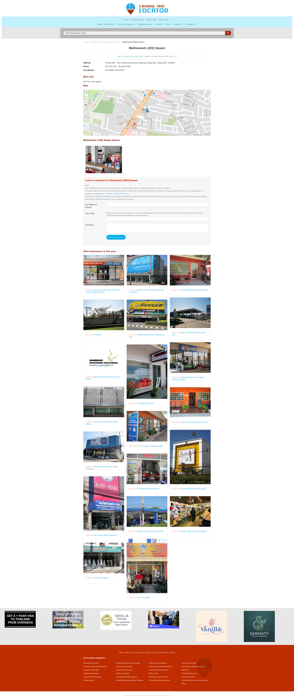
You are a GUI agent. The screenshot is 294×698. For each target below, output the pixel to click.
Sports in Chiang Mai (122, 673)
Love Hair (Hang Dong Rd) (148, 489)
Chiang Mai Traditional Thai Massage (128, 663)
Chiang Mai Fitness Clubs (124, 670)
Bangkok (140, 680)
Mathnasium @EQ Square (133, 42)
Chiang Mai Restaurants (91, 663)
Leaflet (188, 135)
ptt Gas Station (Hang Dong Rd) (150, 531)
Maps (100, 24)
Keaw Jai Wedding (100, 578)
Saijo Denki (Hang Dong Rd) (104, 535)
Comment (89, 225)
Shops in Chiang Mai (188, 677)
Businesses (95, 42)
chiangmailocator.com (135, 695)
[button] (147, 110)
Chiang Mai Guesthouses (91, 673)
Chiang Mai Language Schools (158, 677)
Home (126, 19)
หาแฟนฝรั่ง (190, 24)
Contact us (148, 652)
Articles (159, 24)
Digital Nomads (145, 24)
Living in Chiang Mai (126, 24)
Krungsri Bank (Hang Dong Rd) (193, 489)
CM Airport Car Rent (145, 403)
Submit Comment (116, 237)
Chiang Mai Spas (88, 680)
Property (178, 24)
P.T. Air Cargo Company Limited (150, 446)
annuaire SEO (166, 695)
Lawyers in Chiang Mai (188, 663)
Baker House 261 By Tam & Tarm (193, 422)
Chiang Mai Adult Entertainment (126, 680)
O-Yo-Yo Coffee (143, 598)
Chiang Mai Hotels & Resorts (92, 677)
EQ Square (97, 335)
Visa (168, 24)
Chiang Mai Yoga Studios (124, 666)
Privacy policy (157, 652)
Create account (137, 19)
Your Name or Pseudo (91, 205)
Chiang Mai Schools (111, 42)
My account (151, 19)
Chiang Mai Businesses (188, 673)
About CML (163, 19)
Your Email (89, 213)
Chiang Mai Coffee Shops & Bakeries (95, 666)
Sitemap (166, 652)
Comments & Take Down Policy (116, 194)
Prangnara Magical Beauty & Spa (194, 290)
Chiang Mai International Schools (159, 680)
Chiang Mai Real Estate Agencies (126, 677)
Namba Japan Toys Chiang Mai (193, 531)
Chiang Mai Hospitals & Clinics (158, 670)
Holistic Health (153, 673)
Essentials (109, 24)
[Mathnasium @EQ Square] (104, 159)
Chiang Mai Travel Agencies (158, 663)
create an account (130, 56)
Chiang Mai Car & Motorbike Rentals (160, 666)
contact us (173, 56)
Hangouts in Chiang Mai (91, 670)
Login (119, 56)
